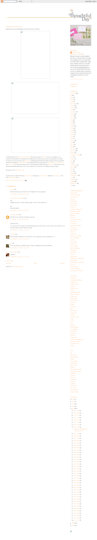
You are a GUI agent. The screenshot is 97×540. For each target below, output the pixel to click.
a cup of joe (72, 278)
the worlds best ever (74, 343)
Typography (73, 179)
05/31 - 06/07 (76, 473)
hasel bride (72, 217)
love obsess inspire (74, 317)
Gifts (71, 122)
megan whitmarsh (74, 357)
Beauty (71, 99)
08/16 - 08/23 (76, 450)
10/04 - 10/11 (76, 436)
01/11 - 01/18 (76, 518)
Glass (71, 124)
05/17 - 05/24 (76, 478)
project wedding (73, 246)
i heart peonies (73, 223)
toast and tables (73, 266)
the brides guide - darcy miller (77, 262)
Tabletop (72, 173)
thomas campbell (74, 389)
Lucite (71, 136)
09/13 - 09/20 (76, 443)
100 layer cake (73, 193)
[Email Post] (25, 180)
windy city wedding (74, 268)
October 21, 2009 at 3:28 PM (19, 210)
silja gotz (72, 367)
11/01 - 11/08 (76, 422)
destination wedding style (76, 209)
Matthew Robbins (22, 162)
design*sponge (73, 298)
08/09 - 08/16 (76, 452)
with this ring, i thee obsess (76, 270)
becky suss (72, 377)
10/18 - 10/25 (76, 427)
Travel (71, 177)
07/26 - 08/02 (76, 457)
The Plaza (44, 157)
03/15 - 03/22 (76, 496)
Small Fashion (73, 165)
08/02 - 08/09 (76, 454)
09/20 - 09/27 (76, 440)
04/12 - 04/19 (76, 487)
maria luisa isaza (74, 361)
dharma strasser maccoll (75, 369)
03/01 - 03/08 (76, 501)
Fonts (71, 120)
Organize (72, 140)
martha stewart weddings (75, 236)
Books (71, 101)
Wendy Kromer (51, 162)
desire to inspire (73, 300)
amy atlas (72, 199)
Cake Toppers (73, 103)
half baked (72, 215)
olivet (71, 323)
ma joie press (73, 233)
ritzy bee (72, 254)
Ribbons (72, 152)
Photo (71, 146)
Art (71, 95)
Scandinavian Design (75, 154)
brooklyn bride (73, 205)
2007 (73, 525)
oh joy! (72, 319)
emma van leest (73, 379)
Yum (71, 185)
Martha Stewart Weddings (24, 157)
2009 (73, 408)
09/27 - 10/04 (76, 438)
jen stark (72, 359)
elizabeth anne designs (75, 211)
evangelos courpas (74, 391)
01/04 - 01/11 (76, 520)
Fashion (72, 114)
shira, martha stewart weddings (17, 198)
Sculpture (72, 159)
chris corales (73, 387)
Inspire (71, 130)
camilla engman (73, 363)
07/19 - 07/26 (76, 459)
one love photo (73, 242)
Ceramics (72, 107)
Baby (71, 97)
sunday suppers (73, 337)
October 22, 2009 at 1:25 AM (19, 230)
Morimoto (50, 164)
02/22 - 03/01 (76, 503)
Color (71, 109)
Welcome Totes (73, 183)
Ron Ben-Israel (11, 164)
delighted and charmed (75, 292)
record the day (73, 331)
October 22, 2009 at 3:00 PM (19, 239)
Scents (71, 157)
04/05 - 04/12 (76, 489)
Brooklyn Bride (11, 177)
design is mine (73, 296)
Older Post (62, 263)
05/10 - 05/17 (76, 480)
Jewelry (72, 132)
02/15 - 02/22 (76, 506)
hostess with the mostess (75, 219)
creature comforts (74, 288)
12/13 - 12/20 (76, 410)
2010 (73, 406)
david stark (72, 207)
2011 (73, 404)
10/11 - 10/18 (76, 433)
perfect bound (73, 244)
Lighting (72, 134)
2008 (73, 523)
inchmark (72, 315)
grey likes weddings (74, 213)
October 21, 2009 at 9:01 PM (19, 219)
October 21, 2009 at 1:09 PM (19, 194)
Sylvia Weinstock (59, 162)
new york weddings (74, 238)
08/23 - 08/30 (76, 447)
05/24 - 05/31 (76, 475)
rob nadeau (72, 383)
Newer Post (8, 263)
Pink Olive (12, 234)
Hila (11, 243)
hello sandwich (73, 310)
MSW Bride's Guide (19, 170)
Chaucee (12, 189)
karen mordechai (74, 229)
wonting (72, 345)
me (18, 177)
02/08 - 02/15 (76, 508)
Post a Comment (9, 260)
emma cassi (72, 302)
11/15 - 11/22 (76, 417)
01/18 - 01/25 (76, 515)
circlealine (72, 286)
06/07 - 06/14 (76, 471)
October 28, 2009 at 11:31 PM (19, 256)
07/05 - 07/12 (76, 464)
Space (71, 169)
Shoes (71, 161)
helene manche (73, 365)
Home (35, 263)
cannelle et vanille (74, 284)
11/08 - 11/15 (76, 420)
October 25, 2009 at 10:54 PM (19, 248)
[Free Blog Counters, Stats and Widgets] (71, 531)
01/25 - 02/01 (76, 513)
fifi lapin (72, 304)
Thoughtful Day (73, 175)
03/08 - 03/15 (76, 499)
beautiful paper (73, 201)
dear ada (72, 290)
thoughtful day (76, 52)
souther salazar (73, 385)
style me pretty (73, 260)
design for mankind (74, 294)
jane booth (72, 381)
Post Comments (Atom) (17, 266)
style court (72, 335)
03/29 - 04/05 (76, 492)
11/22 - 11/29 (76, 415)
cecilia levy (72, 375)
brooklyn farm (73, 282)
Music (71, 138)
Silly (71, 163)
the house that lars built (75, 341)
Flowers (72, 118)
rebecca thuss (73, 252)
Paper (71, 142)
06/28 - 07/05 (76, 466)
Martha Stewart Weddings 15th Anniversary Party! (23, 29)
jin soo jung (73, 227)
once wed (72, 240)
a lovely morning (74, 197)
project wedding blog (75, 248)
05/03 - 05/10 (76, 482)
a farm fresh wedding (75, 195)
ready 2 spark (73, 250)
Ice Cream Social (28, 175)
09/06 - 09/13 (76, 445)
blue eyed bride (73, 203)
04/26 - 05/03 (76, 485)
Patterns (72, 144)
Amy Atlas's (27, 160)
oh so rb (72, 321)
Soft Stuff (72, 167)
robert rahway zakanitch (75, 371)
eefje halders (73, 373)
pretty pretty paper (74, 327)
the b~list (72, 264)
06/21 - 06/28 (76, 468)
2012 (73, 401)
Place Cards (73, 148)
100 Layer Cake (56, 175)
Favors (71, 116)
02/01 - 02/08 (76, 510)
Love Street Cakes (43, 175)
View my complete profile (76, 79)
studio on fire (73, 333)
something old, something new (77, 258)
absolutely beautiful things (76, 280)
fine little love (73, 306)
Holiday (72, 126)
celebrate (72, 105)
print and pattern (74, 329)
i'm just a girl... (73, 312)
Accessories (73, 93)
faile (71, 353)
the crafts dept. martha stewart (77, 339)
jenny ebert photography (75, 225)
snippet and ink (73, 256)
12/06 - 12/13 (76, 413)
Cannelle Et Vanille (14, 214)
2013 (73, 399)
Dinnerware (73, 111)
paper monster (73, 355)
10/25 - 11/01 (76, 424)
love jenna (72, 231)
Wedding (72, 181)
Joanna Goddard (14, 252)
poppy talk (72, 325)
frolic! (71, 308)
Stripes (71, 171)
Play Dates (72, 150)
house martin (73, 221)
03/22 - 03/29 (76, 494)
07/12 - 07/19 (76, 461)
